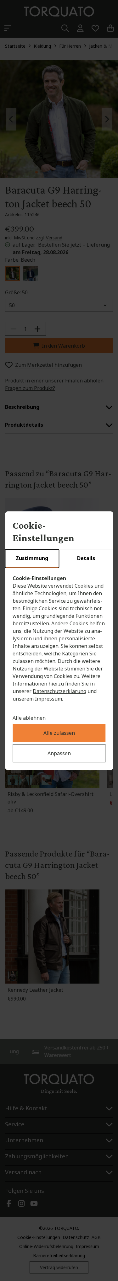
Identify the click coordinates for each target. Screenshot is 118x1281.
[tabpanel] (59, 638)
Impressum (48, 698)
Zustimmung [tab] (32, 558)
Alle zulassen (59, 732)
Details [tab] (86, 558)
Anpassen (59, 753)
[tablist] (59, 558)
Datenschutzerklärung (59, 691)
